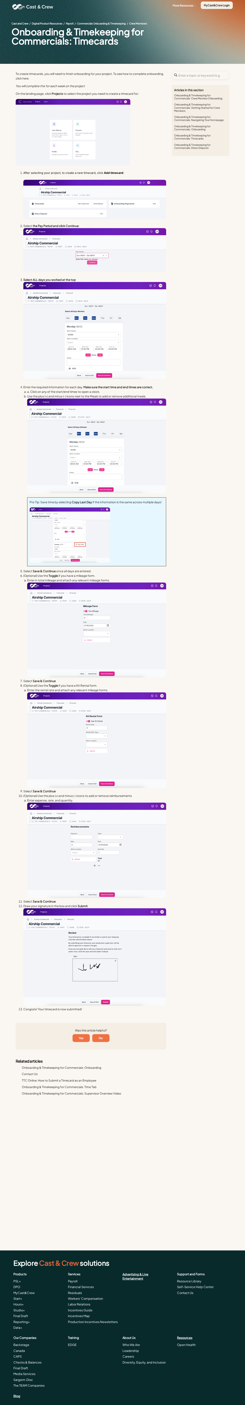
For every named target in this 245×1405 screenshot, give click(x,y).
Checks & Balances (27, 1362)
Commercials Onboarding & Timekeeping (101, 23)
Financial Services (81, 1287)
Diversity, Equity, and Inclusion (144, 1362)
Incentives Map (79, 1316)
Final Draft (20, 1316)
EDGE (72, 1345)
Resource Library (189, 1281)
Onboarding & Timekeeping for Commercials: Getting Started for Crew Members (197, 107)
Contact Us (30, 1074)
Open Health (186, 1345)
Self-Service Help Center (195, 1287)
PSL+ (17, 1281)
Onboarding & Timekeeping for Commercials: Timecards (192, 137)
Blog (16, 1396)
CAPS (17, 1356)
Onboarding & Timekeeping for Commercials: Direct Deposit (192, 146)
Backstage (21, 1345)
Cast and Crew (19, 23)
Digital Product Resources (47, 23)
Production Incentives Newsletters (93, 1322)
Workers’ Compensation (85, 1298)
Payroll (70, 23)
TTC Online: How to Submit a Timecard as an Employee (59, 1080)
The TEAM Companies (29, 1385)
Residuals (75, 1293)
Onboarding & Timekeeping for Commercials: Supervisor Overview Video (71, 1093)
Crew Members (138, 23)
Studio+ (19, 1310)
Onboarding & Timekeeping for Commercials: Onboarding (192, 128)
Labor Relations (79, 1304)
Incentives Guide (80, 1310)
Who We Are (131, 1345)
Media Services (24, 1374)
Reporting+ (21, 1322)
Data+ (17, 1328)
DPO (16, 1287)
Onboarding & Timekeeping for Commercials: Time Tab (59, 1087)
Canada (19, 1351)
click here (22, 78)
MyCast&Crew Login (217, 5)
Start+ (17, 1298)
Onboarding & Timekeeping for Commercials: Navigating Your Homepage (199, 118)
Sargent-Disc (23, 1380)
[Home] (34, 7)
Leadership (130, 1351)
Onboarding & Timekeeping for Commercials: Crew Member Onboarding (198, 97)
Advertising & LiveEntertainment (135, 1276)
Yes (81, 1038)
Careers (128, 1356)
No (101, 1038)
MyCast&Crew (24, 1293)
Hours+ (18, 1304)
